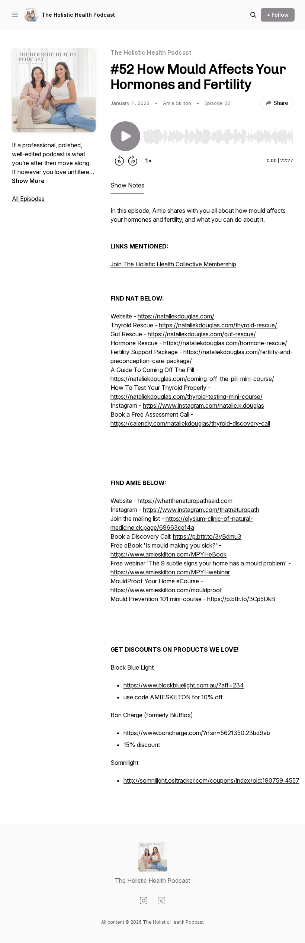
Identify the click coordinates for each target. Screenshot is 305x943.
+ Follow (278, 15)
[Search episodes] (253, 14)
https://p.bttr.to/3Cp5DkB (241, 599)
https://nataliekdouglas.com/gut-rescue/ (202, 334)
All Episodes (28, 198)
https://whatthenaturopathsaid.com (185, 500)
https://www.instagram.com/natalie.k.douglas (203, 405)
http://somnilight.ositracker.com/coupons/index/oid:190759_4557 (211, 780)
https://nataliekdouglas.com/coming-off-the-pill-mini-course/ (192, 378)
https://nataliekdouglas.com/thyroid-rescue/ (218, 325)
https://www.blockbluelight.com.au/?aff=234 (183, 685)
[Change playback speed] (148, 160)
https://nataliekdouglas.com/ (176, 316)
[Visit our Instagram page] (143, 900)
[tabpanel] (201, 500)
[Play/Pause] (125, 136)
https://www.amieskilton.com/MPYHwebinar (170, 572)
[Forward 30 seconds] (133, 160)
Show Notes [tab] (127, 185)
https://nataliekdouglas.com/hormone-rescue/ (225, 343)
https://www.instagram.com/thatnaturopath (201, 509)
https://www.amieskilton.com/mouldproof (166, 590)
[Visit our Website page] (161, 900)
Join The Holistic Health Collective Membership (173, 264)
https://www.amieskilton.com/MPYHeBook (168, 554)
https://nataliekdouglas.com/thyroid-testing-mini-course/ (186, 396)
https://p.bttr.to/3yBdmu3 (207, 536)
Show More (28, 181)
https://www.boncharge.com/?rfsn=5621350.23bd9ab (196, 733)
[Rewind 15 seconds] (119, 160)
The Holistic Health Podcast (78, 15)
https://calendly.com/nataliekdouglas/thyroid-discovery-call (190, 423)
